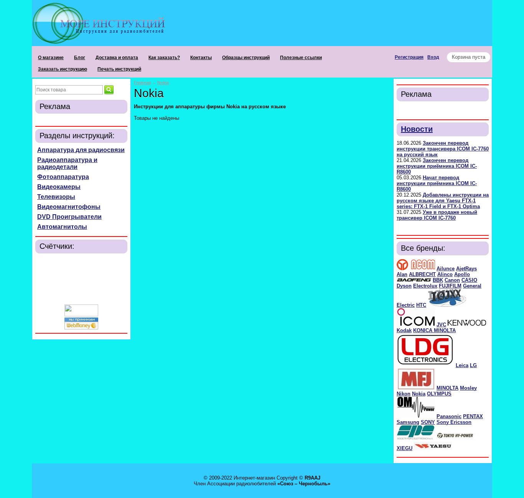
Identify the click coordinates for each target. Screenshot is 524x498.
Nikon (403, 394)
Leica (462, 365)
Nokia (418, 394)
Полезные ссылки (301, 57)
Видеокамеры (59, 187)
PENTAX (473, 416)
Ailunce (446, 268)
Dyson (404, 286)
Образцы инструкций (246, 57)
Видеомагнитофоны (69, 207)
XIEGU (404, 448)
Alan (402, 274)
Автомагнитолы (62, 226)
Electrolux (425, 286)
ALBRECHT (422, 274)
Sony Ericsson (454, 422)
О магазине (51, 57)
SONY (428, 422)
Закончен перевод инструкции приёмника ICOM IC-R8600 (437, 166)
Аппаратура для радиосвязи (81, 150)
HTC (421, 305)
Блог (79, 57)
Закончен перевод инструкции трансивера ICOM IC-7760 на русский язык (443, 148)
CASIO (469, 280)
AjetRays (466, 268)
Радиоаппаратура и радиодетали (67, 163)
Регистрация (409, 57)
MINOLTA (447, 388)
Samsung (408, 422)
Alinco (445, 274)
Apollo (462, 274)
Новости (417, 129)
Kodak (404, 330)
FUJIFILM (450, 286)
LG (473, 365)
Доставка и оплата (117, 57)
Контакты (201, 57)
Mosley (468, 388)
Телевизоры (56, 197)
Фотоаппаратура (63, 177)
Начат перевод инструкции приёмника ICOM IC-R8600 (437, 183)
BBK (438, 280)
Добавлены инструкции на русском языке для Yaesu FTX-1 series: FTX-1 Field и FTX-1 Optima (443, 200)
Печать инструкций (119, 69)
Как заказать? (164, 57)
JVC (441, 325)
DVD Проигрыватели (69, 216)
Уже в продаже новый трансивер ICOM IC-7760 (437, 215)
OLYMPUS (439, 394)
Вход (433, 57)
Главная (142, 82)
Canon (452, 280)
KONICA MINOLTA (434, 330)
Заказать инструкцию (62, 69)
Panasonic (449, 416)
